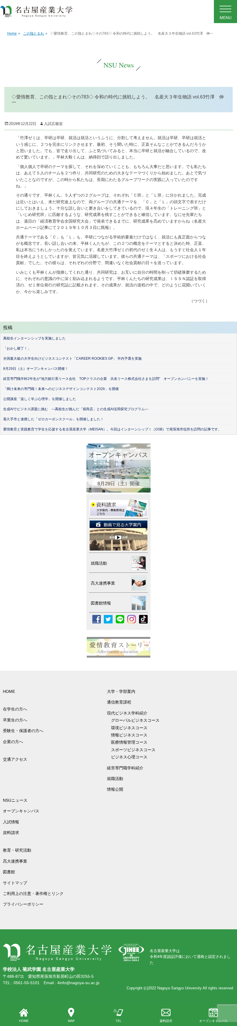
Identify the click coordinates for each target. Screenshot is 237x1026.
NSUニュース (15, 800)
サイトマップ (15, 883)
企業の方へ (13, 741)
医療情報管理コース (129, 742)
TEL (118, 1021)
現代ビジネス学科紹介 (127, 713)
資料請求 (166, 1021)
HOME (24, 1021)
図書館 (9, 872)
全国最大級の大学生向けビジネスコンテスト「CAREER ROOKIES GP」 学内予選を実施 (72, 359)
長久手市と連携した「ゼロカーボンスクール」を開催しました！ (53, 419)
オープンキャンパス (213, 1021)
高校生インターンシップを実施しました (34, 338)
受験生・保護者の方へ (23, 730)
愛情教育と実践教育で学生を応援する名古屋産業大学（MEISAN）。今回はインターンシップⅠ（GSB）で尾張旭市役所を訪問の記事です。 (112, 429)
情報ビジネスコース (131, 735)
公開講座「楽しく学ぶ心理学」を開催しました (39, 399)
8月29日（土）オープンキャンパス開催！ (35, 369)
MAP (71, 1021)
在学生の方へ (15, 709)
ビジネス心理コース (129, 757)
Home (13, 33)
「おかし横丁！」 (17, 348)
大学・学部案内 (121, 691)
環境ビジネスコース (131, 727)
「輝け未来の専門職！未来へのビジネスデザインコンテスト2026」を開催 (61, 389)
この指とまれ (35, 33)
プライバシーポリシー (23, 904)
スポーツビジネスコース (133, 749)
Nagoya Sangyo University (179, 988)
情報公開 (115, 789)
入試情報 (11, 822)
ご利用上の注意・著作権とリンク (33, 893)
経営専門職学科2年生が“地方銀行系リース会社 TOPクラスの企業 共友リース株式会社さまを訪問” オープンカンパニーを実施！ (106, 379)
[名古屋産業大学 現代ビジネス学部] (36, 11)
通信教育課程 (119, 702)
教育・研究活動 (17, 850)
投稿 (7, 327)
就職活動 (115, 778)
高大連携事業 (15, 861)
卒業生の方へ (15, 720)
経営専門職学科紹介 (125, 768)
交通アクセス (15, 759)
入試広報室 (53, 124)
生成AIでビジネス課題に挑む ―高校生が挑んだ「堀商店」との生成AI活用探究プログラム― (75, 409)
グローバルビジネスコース (137, 720)
